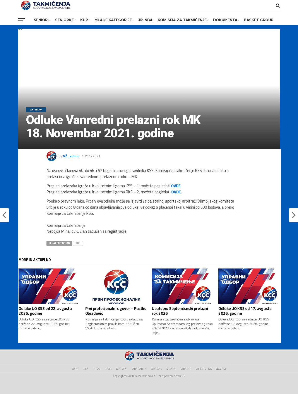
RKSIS (171, 369)
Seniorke (64, 20)
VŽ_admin (71, 156)
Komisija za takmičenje (182, 20)
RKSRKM (139, 369)
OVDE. (176, 186)
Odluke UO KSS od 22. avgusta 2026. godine (45, 310)
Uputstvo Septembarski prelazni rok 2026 (180, 310)
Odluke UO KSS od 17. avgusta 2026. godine (244, 310)
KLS (86, 369)
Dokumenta (225, 20)
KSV (96, 369)
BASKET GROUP (258, 20)
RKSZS (156, 369)
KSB (108, 369)
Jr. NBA (145, 20)
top (77, 243)
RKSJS (186, 369)
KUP (84, 20)
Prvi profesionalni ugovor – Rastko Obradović (116, 310)
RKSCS (121, 369)
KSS (75, 369)
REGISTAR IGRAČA (211, 369)
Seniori (41, 20)
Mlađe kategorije (113, 20)
